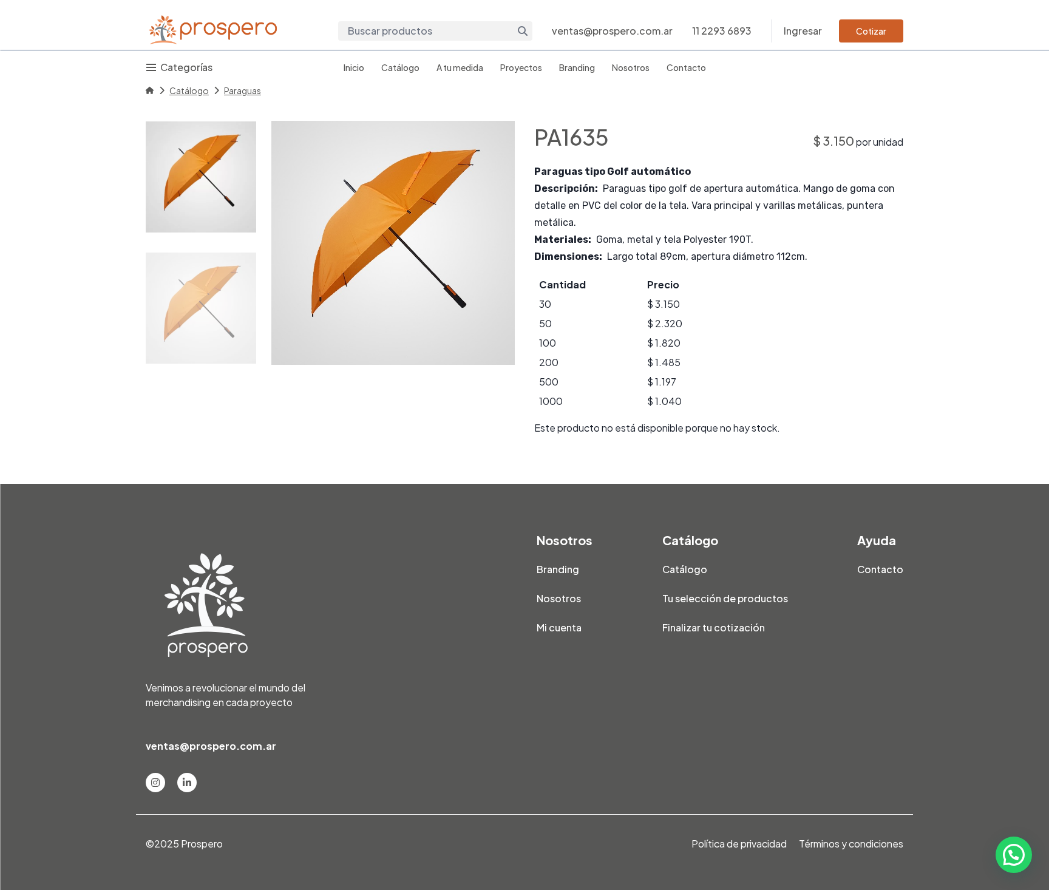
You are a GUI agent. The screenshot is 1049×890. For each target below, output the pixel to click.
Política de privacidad (739, 843)
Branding (577, 67)
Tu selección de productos (725, 598)
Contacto (686, 67)
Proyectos (521, 67)
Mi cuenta (559, 627)
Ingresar (803, 30)
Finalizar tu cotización (713, 627)
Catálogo (400, 67)
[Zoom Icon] (393, 243)
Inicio (354, 67)
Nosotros (631, 67)
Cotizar (871, 30)
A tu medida (459, 67)
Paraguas (242, 90)
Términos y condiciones (851, 843)
